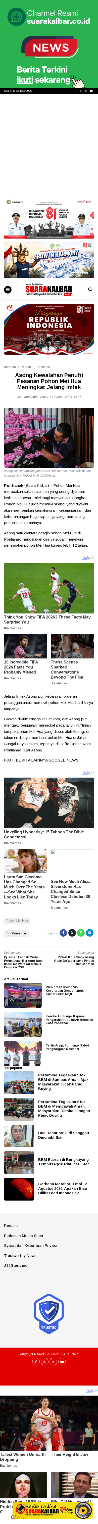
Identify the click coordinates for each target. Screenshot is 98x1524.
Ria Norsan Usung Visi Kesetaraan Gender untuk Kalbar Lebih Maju (65, 990)
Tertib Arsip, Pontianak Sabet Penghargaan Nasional (67, 1047)
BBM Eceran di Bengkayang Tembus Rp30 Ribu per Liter (63, 1161)
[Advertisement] (49, 146)
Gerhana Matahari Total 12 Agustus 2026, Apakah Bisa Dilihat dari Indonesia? (62, 1188)
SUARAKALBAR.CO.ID (53, 1354)
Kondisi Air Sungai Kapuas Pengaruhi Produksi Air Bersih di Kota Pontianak (69, 1020)
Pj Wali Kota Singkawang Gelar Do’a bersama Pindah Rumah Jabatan (74, 961)
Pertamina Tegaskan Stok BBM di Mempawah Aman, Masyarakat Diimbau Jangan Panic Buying (64, 1108)
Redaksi (11, 1225)
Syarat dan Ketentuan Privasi (30, 1245)
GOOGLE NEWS (63, 760)
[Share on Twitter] (72, 933)
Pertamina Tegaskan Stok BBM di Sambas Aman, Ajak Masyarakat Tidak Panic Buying (63, 1082)
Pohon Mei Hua (17, 920)
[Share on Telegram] (89, 933)
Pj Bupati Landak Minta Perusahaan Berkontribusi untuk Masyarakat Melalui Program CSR (23, 962)
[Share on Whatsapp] (81, 933)
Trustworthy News (20, 1255)
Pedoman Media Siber (23, 1235)
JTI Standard (15, 1265)
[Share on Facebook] (63, 933)
